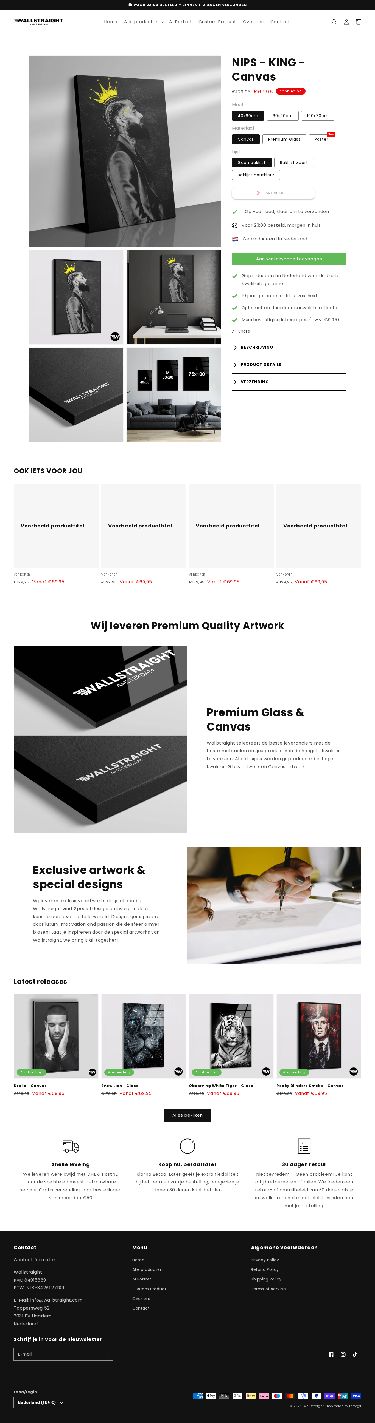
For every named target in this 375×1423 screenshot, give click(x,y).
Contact (141, 1308)
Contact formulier (34, 1260)
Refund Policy (265, 1269)
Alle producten (147, 1269)
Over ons (141, 1298)
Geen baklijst (252, 163)
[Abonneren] (106, 1354)
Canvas (246, 139)
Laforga (355, 1406)
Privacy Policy (265, 1260)
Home (138, 1260)
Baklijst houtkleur (256, 175)
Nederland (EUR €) (37, 1402)
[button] (334, 22)
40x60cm (248, 115)
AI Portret (142, 1279)
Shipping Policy (266, 1279)
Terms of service (268, 1289)
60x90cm (283, 115)
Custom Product (149, 1289)
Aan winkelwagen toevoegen (289, 259)
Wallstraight (314, 1406)
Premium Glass (284, 139)
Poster (321, 139)
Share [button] (244, 331)
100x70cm (318, 115)
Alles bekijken (187, 1115)
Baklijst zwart (294, 163)
